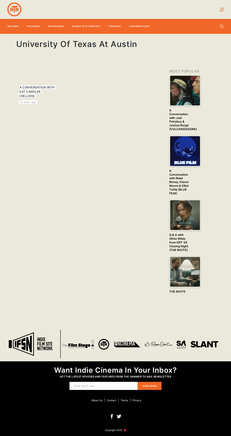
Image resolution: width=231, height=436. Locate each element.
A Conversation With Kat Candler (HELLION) (37, 91)
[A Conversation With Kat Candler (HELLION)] (39, 83)
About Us (96, 400)
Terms (124, 400)
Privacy (136, 400)
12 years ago (28, 102)
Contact (111, 400)
